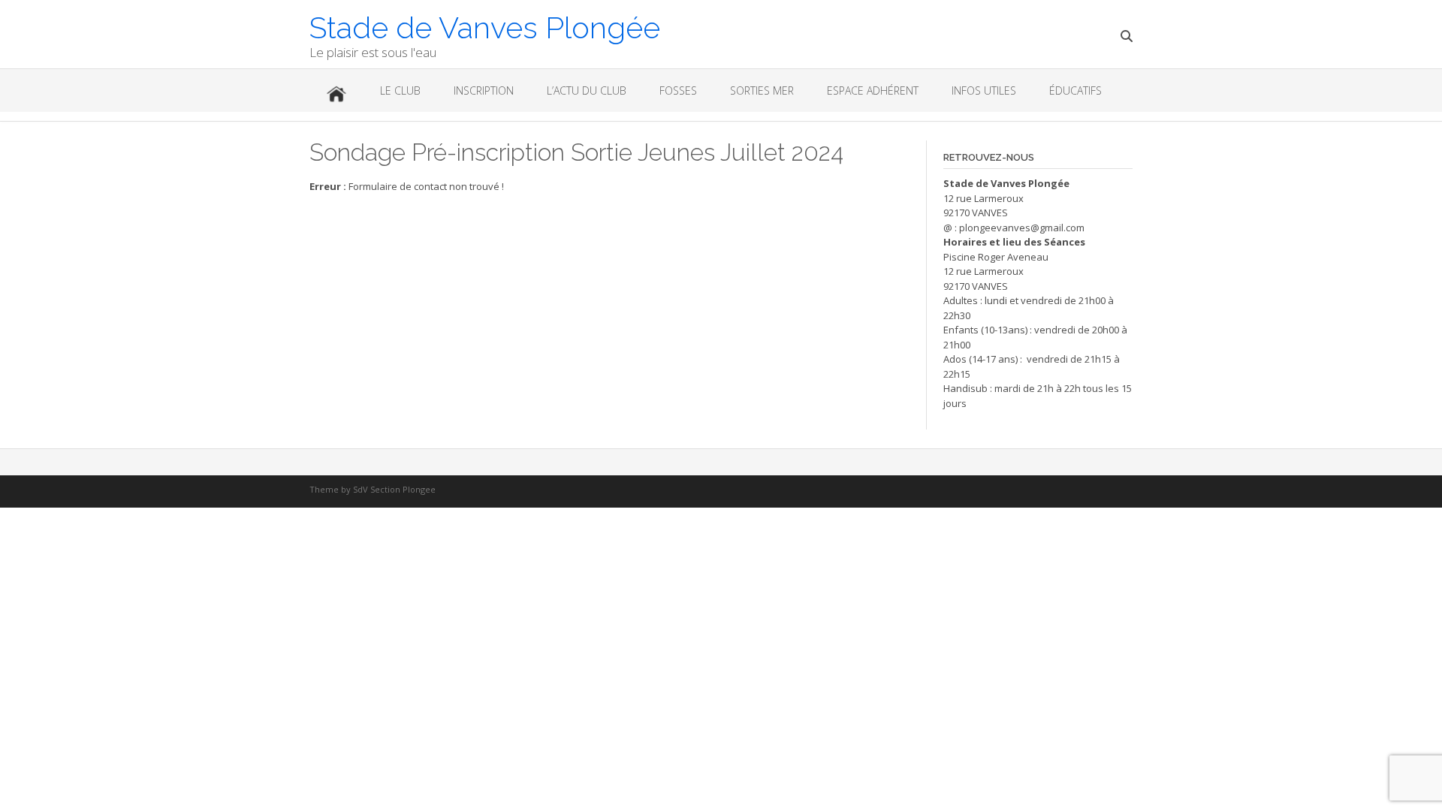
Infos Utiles (984, 90)
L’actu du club (586, 90)
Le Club (400, 90)
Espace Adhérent (873, 90)
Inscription (484, 90)
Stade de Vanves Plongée (484, 26)
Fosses (678, 90)
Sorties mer (762, 90)
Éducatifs (1075, 90)
